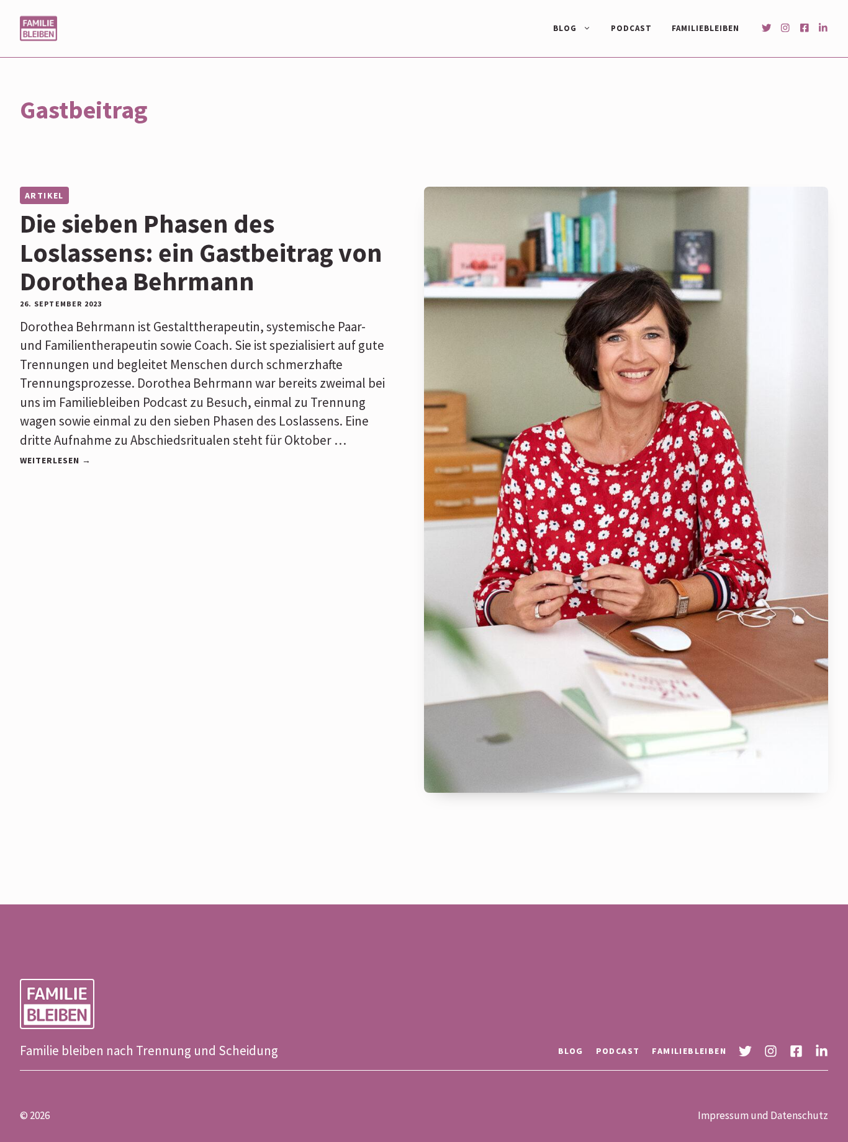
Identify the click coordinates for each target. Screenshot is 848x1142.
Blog (565, 28)
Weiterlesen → (55, 460)
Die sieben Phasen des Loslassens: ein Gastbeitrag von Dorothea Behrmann (201, 252)
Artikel (44, 195)
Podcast (631, 28)
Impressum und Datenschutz (763, 1115)
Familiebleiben (705, 28)
